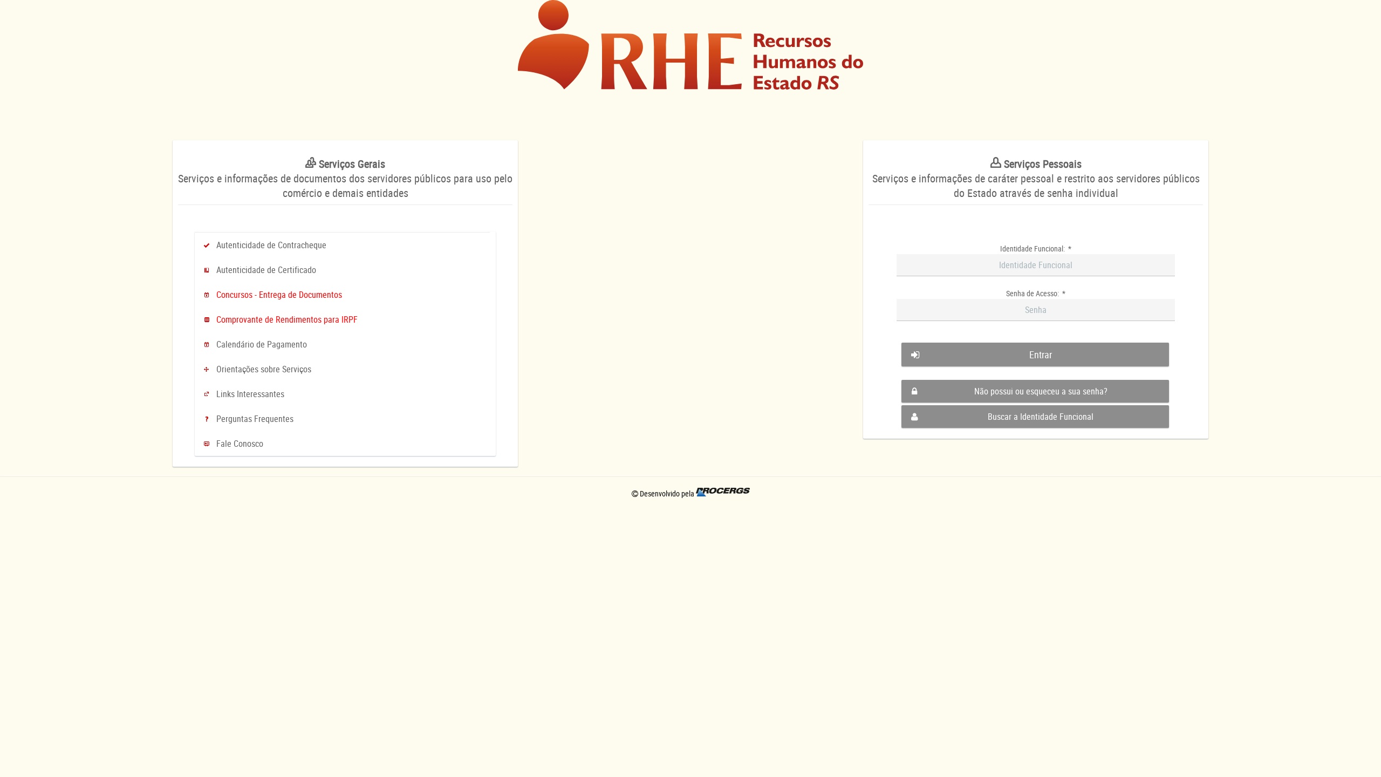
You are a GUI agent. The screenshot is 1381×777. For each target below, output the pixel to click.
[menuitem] (345, 245)
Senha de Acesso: (1035, 293)
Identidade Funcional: (1035, 248)
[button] (1035, 354)
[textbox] (1036, 265)
